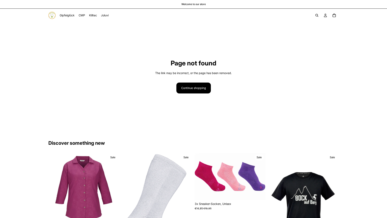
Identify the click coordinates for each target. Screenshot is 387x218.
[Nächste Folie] (113, 188)
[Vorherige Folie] (54, 188)
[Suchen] (316, 15)
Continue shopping (193, 88)
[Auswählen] (259, 194)
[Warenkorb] (334, 15)
